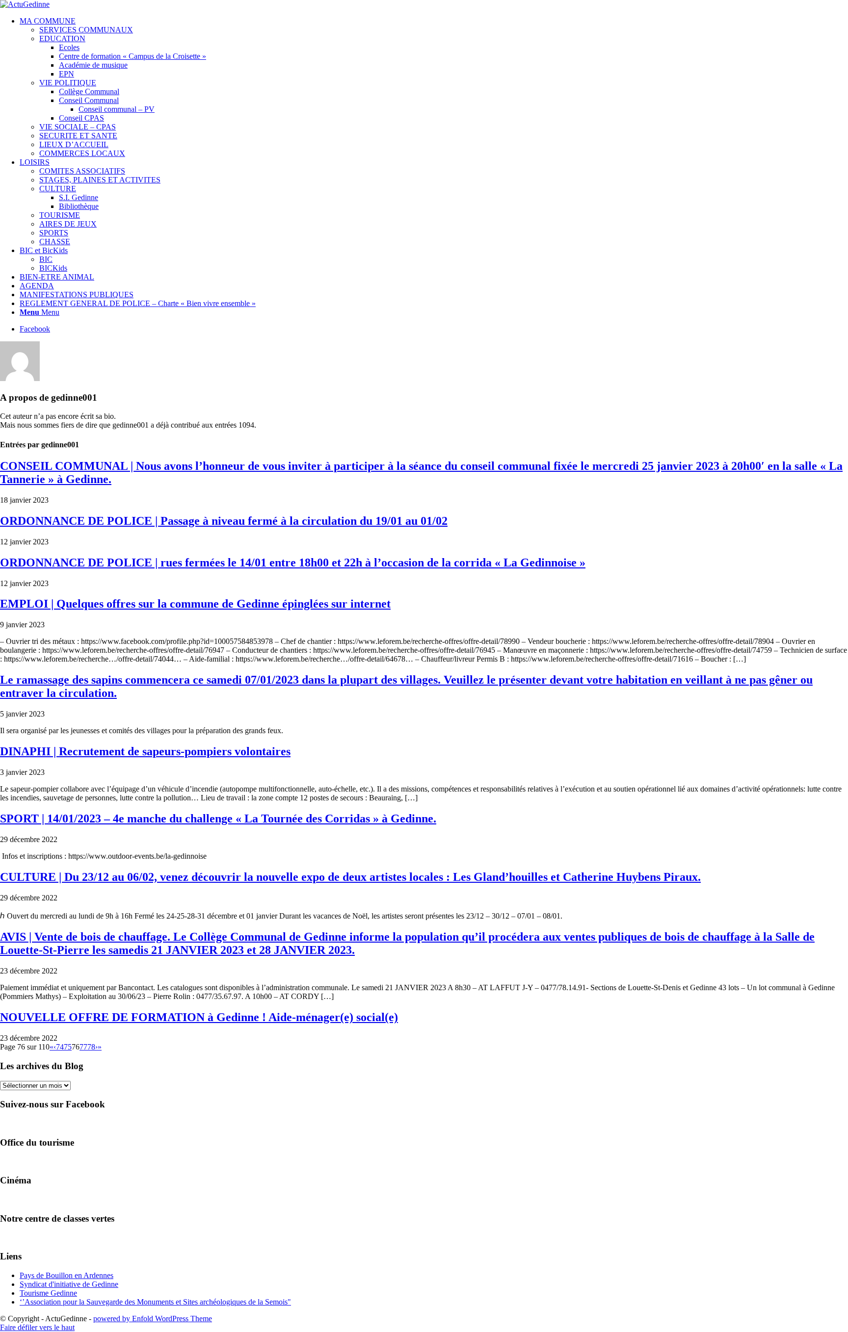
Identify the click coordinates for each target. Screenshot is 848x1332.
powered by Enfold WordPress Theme (152, 1318)
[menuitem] (434, 87)
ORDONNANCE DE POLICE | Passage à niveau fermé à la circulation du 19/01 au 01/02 (224, 520)
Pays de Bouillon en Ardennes (66, 1275)
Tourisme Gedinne (48, 1293)
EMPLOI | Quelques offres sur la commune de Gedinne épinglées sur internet (195, 603)
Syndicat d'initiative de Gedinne (69, 1284)
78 (91, 1047)
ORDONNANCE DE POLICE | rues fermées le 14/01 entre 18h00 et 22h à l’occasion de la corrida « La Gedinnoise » (292, 562)
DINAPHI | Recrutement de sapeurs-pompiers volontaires (145, 751)
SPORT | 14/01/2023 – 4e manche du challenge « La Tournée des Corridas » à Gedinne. (218, 818)
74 (60, 1047)
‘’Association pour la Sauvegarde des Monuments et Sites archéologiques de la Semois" (155, 1302)
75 (68, 1047)
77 (83, 1047)
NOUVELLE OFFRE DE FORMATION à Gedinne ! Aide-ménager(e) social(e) (199, 1017)
